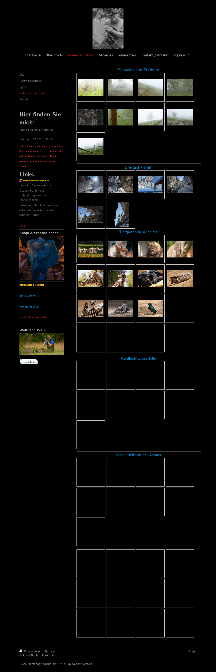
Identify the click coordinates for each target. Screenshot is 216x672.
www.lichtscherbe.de (33, 317)
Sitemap (49, 651)
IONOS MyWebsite (70, 664)
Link (22, 226)
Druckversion (33, 651)
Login (192, 651)
